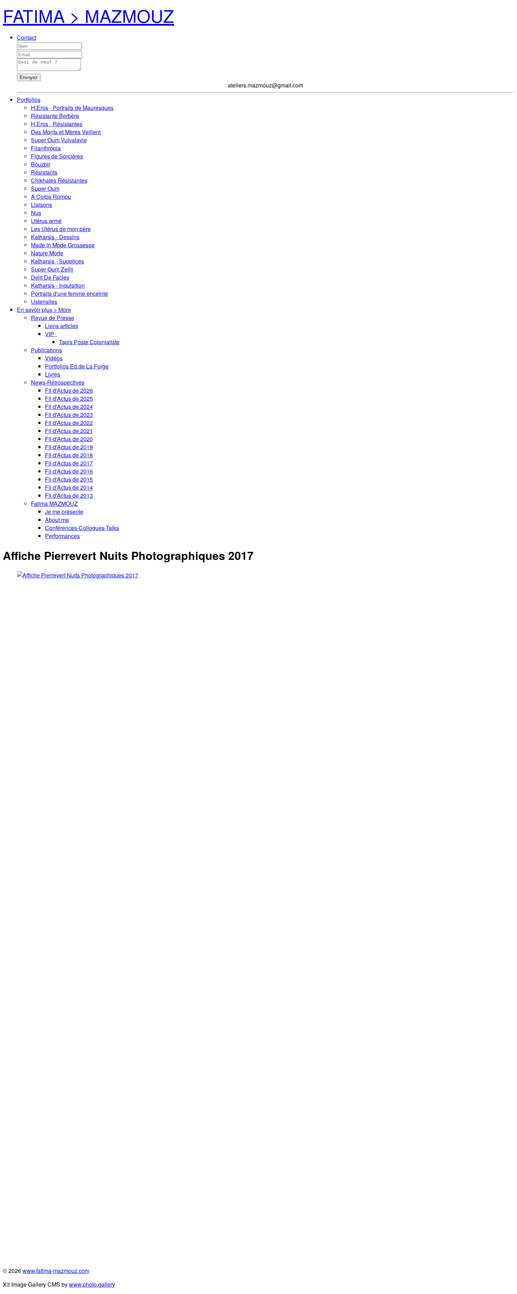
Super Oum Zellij (52, 269)
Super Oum (45, 188)
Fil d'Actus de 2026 (69, 390)
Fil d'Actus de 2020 (69, 439)
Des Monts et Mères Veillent (66, 132)
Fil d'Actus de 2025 (69, 398)
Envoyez (29, 77)
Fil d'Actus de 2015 (69, 479)
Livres (52, 374)
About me (57, 520)
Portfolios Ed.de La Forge (77, 366)
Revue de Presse (52, 318)
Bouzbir (40, 164)
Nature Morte (47, 253)
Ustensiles (44, 302)
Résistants (44, 172)
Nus (36, 213)
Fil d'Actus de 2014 (69, 487)
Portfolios (28, 100)
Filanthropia (46, 148)
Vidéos (54, 358)
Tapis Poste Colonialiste (89, 342)
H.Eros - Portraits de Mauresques (72, 108)
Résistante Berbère (55, 116)
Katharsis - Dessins (55, 237)
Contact (26, 37)
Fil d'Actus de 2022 (69, 423)
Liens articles (61, 326)
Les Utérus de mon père (61, 229)
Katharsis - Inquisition (58, 285)
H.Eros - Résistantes (56, 124)
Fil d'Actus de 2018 (69, 455)
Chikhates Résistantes (59, 180)
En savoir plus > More (44, 310)
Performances (62, 536)
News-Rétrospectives (57, 382)
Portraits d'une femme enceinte (69, 293)
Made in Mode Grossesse (63, 245)
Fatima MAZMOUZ (54, 503)
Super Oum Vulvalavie (59, 140)
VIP (51, 334)
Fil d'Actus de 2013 (69, 495)
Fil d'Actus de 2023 (69, 415)
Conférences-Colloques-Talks (82, 528)
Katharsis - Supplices (57, 261)
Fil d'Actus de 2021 (69, 431)
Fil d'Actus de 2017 (69, 463)
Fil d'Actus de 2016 (69, 471)
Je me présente (64, 512)
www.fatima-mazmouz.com (56, 1271)
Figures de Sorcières (57, 156)
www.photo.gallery (92, 1284)
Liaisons (41, 205)
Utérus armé (46, 221)
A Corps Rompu (51, 196)
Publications (46, 350)
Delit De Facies (50, 277)
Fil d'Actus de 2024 (69, 407)
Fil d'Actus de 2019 (69, 447)
